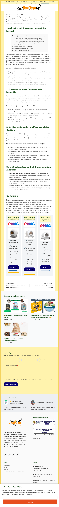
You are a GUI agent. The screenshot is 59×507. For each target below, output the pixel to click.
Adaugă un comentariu (11, 365)
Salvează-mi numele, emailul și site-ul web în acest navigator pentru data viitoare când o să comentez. (30, 379)
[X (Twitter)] (9, 454)
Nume (7, 360)
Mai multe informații (13, 270)
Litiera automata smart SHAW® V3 (23, 48)
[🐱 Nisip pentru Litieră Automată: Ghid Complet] (16, 306)
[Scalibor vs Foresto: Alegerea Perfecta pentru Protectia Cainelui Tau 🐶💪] (43, 306)
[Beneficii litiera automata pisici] (33, 402)
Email (24, 360)
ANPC (40, 438)
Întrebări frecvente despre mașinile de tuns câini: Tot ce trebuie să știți (43, 408)
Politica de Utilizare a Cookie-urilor (14, 472)
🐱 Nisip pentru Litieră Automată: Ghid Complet (17, 402)
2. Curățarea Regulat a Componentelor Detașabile (30, 39)
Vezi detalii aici (45, 3)
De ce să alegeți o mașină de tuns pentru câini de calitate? (15, 408)
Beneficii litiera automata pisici (45, 402)
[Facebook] (5, 454)
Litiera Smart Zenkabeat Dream (22, 50)
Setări (30, 498)
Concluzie (18, 44)
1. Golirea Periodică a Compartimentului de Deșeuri (30, 38)
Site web (42, 360)
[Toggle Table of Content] (44, 36)
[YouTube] (17, 454)
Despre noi (7, 465)
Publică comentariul (10, 384)
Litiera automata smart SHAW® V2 (22, 46)
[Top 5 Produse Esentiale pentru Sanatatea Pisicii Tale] (16, 329)
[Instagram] (13, 454)
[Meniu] (4, 7)
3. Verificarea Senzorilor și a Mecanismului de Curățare (31, 41)
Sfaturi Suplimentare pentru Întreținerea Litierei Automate (32, 42)
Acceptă (30, 502)
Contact (6, 469)
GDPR (5, 467)
